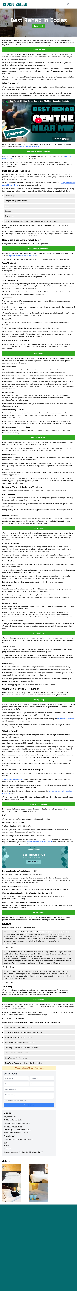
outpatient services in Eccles (30, 147)
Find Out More (38, 633)
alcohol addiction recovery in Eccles (39, 842)
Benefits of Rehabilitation (13, 1126)
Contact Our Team (38, 50)
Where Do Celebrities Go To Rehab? (16, 1133)
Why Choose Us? (9, 1117)
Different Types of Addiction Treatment (17, 1130)
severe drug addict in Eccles (13, 779)
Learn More (38, 354)
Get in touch (38, 26)
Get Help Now (38, 999)
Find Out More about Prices (38, 248)
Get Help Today (38, 700)
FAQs (5, 1142)
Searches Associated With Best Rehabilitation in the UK (23, 1152)
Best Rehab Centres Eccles (13, 1120)
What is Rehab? (9, 1136)
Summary (7, 1149)
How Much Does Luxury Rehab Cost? (17, 1123)
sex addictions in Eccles (65, 719)
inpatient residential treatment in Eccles (23, 256)
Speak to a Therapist (38, 437)
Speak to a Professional (38, 804)
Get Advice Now (38, 913)
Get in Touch (38, 528)
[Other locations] (68, 4)
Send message (29, 1105)
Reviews (6, 1146)
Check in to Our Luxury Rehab (38, 151)
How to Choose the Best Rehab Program (18, 1139)
